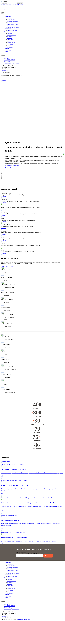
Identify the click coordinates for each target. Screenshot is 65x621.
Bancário (9, 33)
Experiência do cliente (12, 24)
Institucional (7, 16)
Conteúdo (6, 48)
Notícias (9, 50)
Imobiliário (10, 39)
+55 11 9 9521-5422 (9, 60)
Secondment (10, 47)
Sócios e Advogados (12, 30)
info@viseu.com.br (9, 61)
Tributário (9, 45)
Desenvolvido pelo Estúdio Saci (24, 619)
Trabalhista (10, 44)
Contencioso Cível (11, 35)
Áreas (5, 32)
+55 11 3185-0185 (9, 58)
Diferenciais (10, 22)
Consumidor (10, 36)
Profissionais (7, 28)
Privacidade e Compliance (13, 27)
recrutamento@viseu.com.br (11, 63)
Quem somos (10, 18)
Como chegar (4, 70)
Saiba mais (3, 80)
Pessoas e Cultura (11, 19)
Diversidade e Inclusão (12, 21)
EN (5, 9)
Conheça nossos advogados (8, 266)
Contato (6, 51)
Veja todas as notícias (6, 461)
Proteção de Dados (11, 42)
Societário (9, 38)
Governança (10, 25)
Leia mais (3, 196)
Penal (8, 41)
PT (5, 7)
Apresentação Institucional (12, 165)
